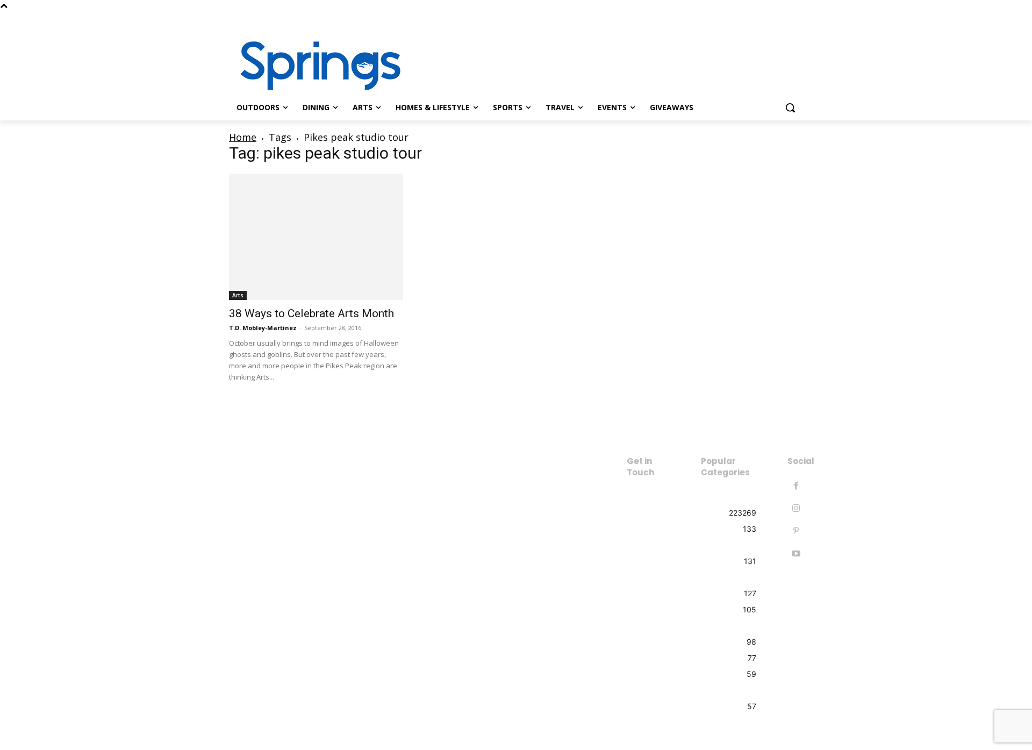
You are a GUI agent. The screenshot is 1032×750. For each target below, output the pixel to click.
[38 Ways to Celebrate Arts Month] (316, 237)
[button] (790, 107)
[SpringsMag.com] (315, 65)
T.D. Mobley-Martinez (263, 328)
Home (242, 137)
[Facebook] (782, 19)
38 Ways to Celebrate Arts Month (311, 313)
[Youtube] (796, 553)
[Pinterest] (796, 531)
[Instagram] (797, 19)
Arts (237, 295)
